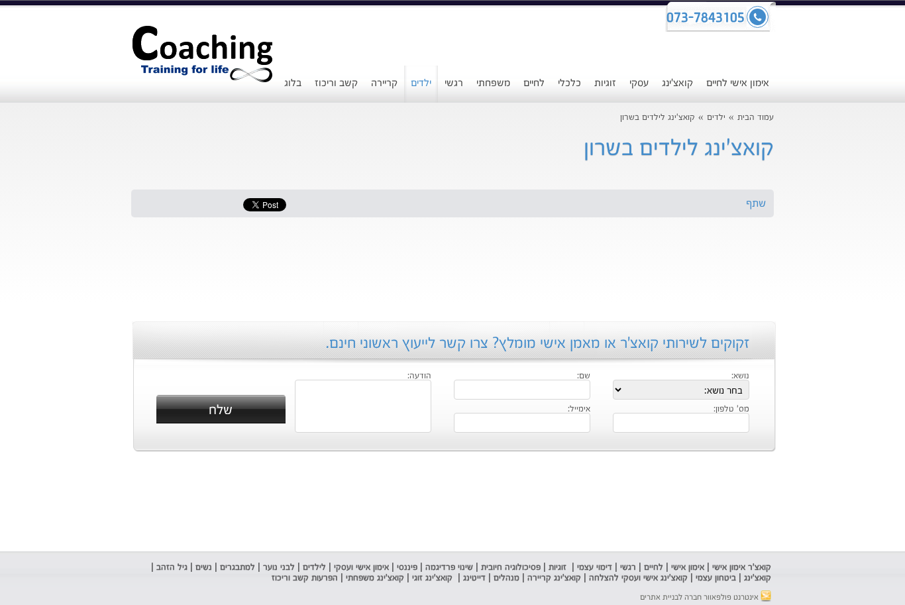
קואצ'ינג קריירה (554, 578)
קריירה (384, 83)
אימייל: (579, 409)
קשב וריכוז (336, 83)
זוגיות (605, 83)
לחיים (534, 83)
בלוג (292, 83)
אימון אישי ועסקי (361, 567)
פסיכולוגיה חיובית (511, 567)
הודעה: (419, 376)
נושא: (740, 376)
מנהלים (506, 578)
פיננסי (407, 567)
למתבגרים (237, 567)
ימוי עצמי (591, 567)
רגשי (454, 83)
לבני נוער (279, 567)
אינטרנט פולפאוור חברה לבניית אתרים (700, 597)
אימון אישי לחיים (737, 83)
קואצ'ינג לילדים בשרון (657, 117)
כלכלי (569, 83)
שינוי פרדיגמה (449, 567)
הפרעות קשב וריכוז (303, 578)
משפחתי (493, 83)
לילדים (314, 567)
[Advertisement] (45, 341)
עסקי (639, 83)
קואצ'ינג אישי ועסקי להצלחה (638, 578)
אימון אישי (687, 567)
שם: (583, 376)
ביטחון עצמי (714, 578)
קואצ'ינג (677, 83)
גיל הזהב (171, 567)
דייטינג (475, 578)
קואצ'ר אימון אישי (741, 567)
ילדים (421, 83)
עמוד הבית (755, 117)
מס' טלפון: (731, 409)
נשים (203, 567)
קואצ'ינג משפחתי (375, 578)
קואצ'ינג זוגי (430, 578)
